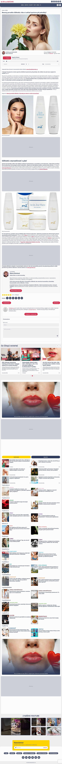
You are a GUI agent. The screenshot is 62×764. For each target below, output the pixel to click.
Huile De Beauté (43, 169)
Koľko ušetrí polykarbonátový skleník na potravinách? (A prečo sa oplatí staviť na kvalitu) (48, 568)
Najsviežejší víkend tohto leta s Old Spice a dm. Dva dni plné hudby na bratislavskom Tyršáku (19, 461)
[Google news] (35, 757)
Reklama (19, 753)
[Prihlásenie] (58, 5)
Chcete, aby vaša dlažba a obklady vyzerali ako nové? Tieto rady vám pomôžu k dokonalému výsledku (19, 580)
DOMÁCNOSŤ (12, 577)
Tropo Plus (22, 242)
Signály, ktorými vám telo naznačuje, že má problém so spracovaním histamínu (49, 503)
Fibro (32, 236)
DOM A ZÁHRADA (43, 565)
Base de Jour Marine (31, 242)
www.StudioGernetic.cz (32, 69)
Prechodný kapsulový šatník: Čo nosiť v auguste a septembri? (18, 477)
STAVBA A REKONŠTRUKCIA (15, 589)
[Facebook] (52, 1)
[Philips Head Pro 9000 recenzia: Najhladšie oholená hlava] (54, 722)
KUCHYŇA (11, 615)
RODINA (41, 514)
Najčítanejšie (16, 457)
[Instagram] (56, 1)
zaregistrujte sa (32, 309)
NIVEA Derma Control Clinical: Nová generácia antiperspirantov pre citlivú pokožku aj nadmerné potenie (48, 555)
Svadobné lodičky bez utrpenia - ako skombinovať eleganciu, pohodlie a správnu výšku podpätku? (20, 490)
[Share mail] (22, 298)
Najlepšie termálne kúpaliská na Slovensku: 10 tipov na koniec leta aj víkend (49, 477)
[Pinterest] (58, 1)
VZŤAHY (11, 513)
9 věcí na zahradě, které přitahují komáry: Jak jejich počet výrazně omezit (49, 529)
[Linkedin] (60, 1)
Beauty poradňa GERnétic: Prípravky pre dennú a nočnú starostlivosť (23, 93)
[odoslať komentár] (57, 336)
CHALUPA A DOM (13, 602)
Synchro (50, 238)
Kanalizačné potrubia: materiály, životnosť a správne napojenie (20, 605)
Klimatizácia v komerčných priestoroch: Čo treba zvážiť (49, 593)
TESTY (34, 5)
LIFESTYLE (26, 5)
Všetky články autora (16, 290)
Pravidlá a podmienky (29, 753)
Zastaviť (5, 64)
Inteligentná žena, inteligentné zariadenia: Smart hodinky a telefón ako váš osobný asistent (49, 542)
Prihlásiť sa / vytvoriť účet (31, 314)
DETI (10, 564)
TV (40, 5)
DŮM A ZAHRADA (43, 526)
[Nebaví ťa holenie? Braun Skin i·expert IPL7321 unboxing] (39, 731)
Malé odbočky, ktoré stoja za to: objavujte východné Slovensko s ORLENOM (19, 553)
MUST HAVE (41, 488)
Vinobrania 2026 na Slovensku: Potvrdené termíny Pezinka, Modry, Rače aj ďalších (49, 469)
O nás (6, 753)
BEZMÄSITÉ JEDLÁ (43, 616)
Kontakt (12, 753)
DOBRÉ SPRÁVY (13, 551)
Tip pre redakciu (53, 753)
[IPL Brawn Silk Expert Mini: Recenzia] (54, 731)
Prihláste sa (11, 308)
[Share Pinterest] (16, 298)
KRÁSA (22, 5)
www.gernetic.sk (31, 267)
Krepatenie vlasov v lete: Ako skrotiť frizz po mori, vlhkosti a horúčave (49, 461)
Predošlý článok (6, 302)
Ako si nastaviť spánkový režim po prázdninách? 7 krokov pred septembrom (48, 516)
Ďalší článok (56, 302)
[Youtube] (54, 1)
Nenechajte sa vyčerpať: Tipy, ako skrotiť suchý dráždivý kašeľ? (19, 541)
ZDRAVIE (11, 500)
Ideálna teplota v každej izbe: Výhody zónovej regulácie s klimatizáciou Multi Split (49, 606)
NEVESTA (11, 487)
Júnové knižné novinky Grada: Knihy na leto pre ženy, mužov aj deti (49, 631)
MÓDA (38, 5)
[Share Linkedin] (19, 298)
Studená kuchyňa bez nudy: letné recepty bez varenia (48, 618)
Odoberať (45, 747)
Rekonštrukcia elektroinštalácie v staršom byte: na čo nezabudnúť (19, 592)
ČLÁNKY (11, 538)
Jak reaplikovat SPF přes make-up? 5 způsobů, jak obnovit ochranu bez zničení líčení (19, 528)
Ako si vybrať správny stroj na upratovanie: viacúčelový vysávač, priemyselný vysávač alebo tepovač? (49, 581)
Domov (3, 10)
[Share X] (13, 298)
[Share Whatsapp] (10, 298)
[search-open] (60, 5)
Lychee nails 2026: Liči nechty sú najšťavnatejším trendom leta (17, 469)
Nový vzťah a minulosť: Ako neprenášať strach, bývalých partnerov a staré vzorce (19, 515)
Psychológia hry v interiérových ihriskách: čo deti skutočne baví (19, 566)
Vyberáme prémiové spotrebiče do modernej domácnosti (20, 617)
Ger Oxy (38, 242)
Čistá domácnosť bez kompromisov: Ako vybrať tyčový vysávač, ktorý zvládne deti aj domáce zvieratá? (19, 631)
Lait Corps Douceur (6, 168)
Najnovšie (46, 457)
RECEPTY (31, 5)
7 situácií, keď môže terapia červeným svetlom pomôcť (18, 502)
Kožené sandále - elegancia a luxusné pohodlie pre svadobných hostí (47, 490)
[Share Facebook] (7, 298)
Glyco (25, 235)
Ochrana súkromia (42, 753)
